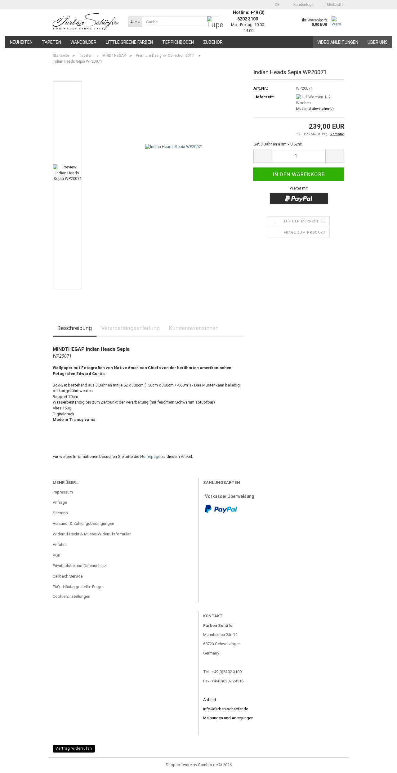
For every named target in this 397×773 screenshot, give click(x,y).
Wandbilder (83, 42)
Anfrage (60, 502)
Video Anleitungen (337, 42)
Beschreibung (74, 328)
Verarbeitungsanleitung (130, 328)
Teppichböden (178, 42)
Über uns (378, 42)
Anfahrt (59, 544)
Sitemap (60, 513)
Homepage (150, 456)
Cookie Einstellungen (71, 596)
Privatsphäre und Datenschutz (79, 565)
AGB (56, 555)
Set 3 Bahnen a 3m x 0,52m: (277, 144)
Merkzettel (334, 4)
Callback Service (68, 576)
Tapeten (51, 42)
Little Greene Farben (129, 42)
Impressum (63, 492)
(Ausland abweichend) (315, 109)
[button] (275, 4)
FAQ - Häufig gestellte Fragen (79, 586)
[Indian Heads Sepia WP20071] (174, 185)
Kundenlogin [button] (303, 4)
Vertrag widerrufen (74, 748)
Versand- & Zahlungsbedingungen (83, 523)
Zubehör (213, 42)
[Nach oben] (380, 763)
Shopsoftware (179, 764)
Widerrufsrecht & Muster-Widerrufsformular (92, 534)
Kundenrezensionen (194, 328)
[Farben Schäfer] (86, 21)
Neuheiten (21, 42)
